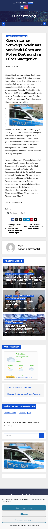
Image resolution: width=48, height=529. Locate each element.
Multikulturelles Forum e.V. (15, 298)
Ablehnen (24, 514)
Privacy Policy (26, 525)
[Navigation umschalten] (22, 24)
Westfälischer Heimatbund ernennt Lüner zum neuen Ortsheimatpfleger (23, 279)
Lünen (9, 36)
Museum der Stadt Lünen (14, 323)
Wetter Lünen (21, 354)
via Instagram (25, 413)
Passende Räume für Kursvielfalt (19, 303)
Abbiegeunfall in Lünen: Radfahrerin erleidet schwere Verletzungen (15, 229)
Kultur (8, 274)
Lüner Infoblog (24, 16)
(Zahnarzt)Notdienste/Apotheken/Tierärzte (23, 394)
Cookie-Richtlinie (14, 525)
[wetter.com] (10, 377)
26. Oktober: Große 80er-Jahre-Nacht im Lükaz (32, 227)
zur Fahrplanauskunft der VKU (18, 387)
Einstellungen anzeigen (24, 520)
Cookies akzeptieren (24, 508)
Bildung (8, 295)
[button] (41, 24)
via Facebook (10, 413)
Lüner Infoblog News (20, 36)
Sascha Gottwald (29, 249)
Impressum (35, 525)
